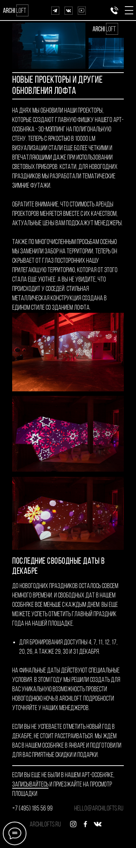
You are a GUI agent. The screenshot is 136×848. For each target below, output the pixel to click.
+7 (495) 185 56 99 (32, 808)
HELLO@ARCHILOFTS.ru (98, 808)
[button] (129, 10)
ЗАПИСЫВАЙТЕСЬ (30, 784)
